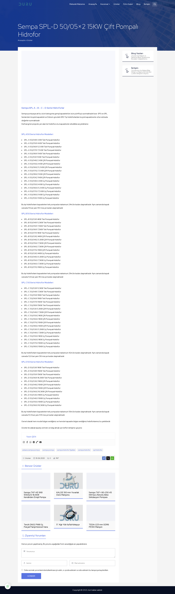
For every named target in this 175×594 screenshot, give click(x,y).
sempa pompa (48, 450)
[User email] (40, 442)
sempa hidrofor (84, 450)
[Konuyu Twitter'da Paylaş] (108, 458)
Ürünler (29, 40)
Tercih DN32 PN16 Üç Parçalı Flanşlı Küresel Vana (36, 525)
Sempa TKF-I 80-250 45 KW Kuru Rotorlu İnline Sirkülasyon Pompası (100, 495)
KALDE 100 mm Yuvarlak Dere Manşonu (67, 493)
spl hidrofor (97, 450)
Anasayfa (21, 40)
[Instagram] (24, 442)
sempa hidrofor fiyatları (66, 450)
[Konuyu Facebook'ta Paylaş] (104, 458)
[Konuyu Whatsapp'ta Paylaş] (112, 458)
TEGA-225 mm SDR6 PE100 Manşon (99, 525)
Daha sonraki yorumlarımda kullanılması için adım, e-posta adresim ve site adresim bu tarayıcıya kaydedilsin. (66, 570)
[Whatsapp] (30, 442)
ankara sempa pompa (31, 450)
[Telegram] (34, 442)
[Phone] (37, 442)
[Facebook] (27, 442)
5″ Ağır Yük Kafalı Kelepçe (68, 524)
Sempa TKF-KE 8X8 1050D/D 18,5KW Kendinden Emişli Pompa (35, 495)
